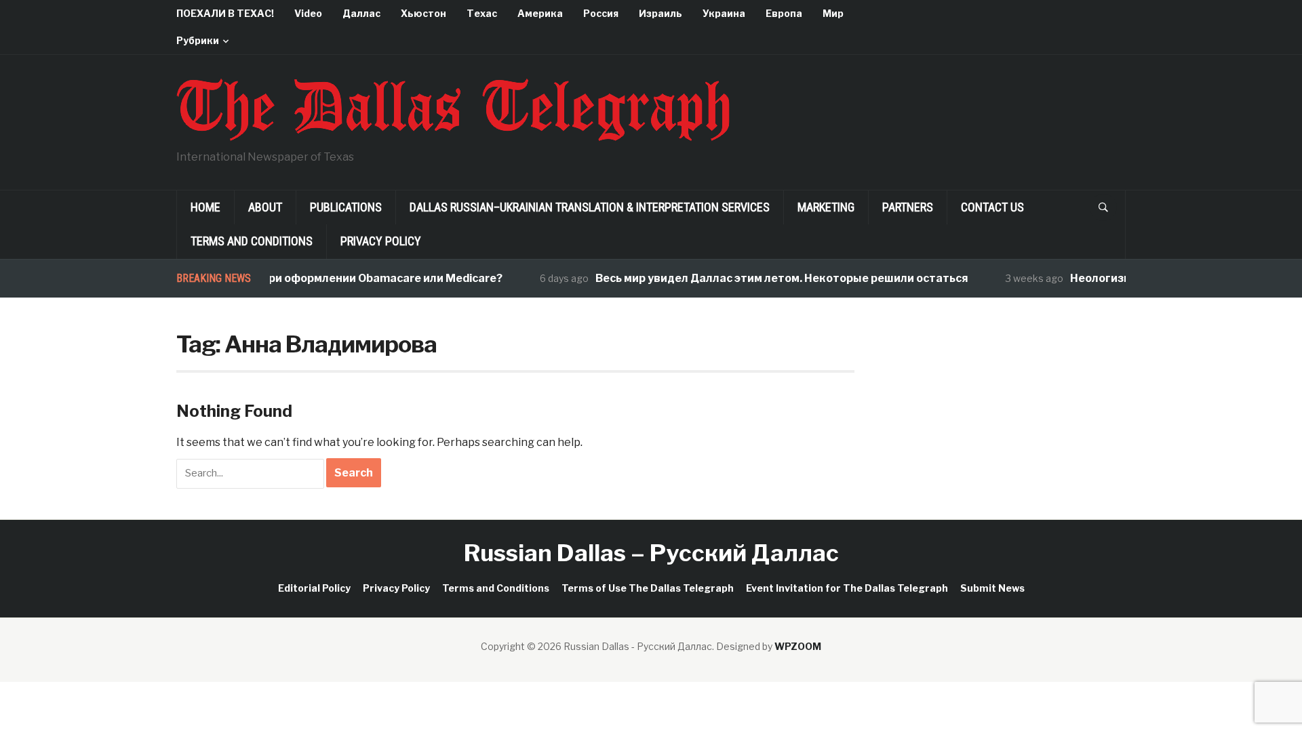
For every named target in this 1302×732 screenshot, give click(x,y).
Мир (833, 13)
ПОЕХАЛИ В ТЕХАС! (225, 13)
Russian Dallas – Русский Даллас (651, 553)
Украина (724, 13)
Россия (600, 13)
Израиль (660, 13)
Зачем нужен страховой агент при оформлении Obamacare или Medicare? (285, 278)
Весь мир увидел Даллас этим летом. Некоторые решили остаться (771, 278)
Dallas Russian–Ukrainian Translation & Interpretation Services (590, 207)
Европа (784, 13)
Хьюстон (423, 13)
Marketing (825, 207)
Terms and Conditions (252, 241)
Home (205, 207)
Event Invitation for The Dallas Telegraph (847, 588)
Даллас (361, 13)
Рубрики (197, 40)
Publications (346, 207)
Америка (540, 13)
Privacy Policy (380, 241)
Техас (482, 13)
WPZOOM (797, 646)
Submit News (992, 588)
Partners (907, 207)
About (265, 207)
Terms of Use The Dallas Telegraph (647, 588)
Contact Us (992, 207)
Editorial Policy (314, 588)
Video (308, 13)
